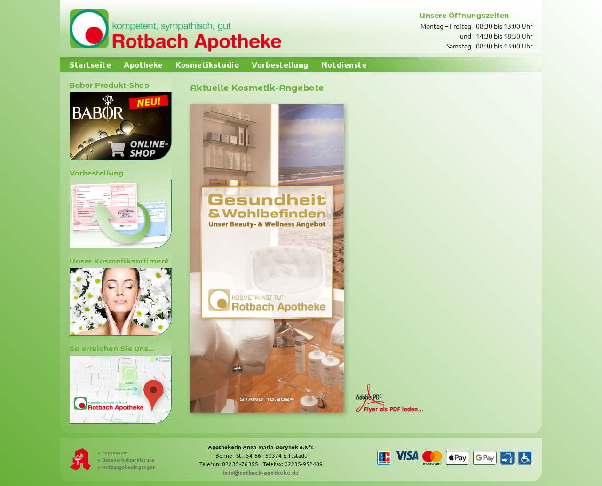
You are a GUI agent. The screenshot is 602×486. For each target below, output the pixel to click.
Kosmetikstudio (207, 65)
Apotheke (143, 65)
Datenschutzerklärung (126, 459)
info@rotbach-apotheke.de (261, 472)
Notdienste (344, 65)
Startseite (90, 65)
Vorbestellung (280, 65)
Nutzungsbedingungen (127, 466)
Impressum (113, 452)
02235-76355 (240, 464)
